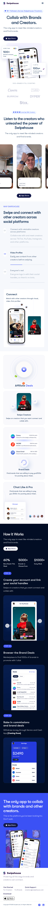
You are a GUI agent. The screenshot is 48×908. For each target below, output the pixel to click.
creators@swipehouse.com (34, 890)
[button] (43, 3)
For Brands (18, 890)
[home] (11, 3)
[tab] (24, 238)
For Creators (7, 890)
